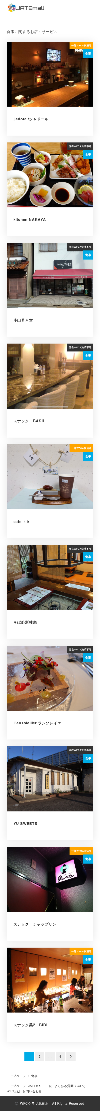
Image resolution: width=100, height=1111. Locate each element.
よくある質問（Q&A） (70, 1086)
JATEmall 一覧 (40, 1086)
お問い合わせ (32, 1091)
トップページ (16, 1086)
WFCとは (13, 1091)
